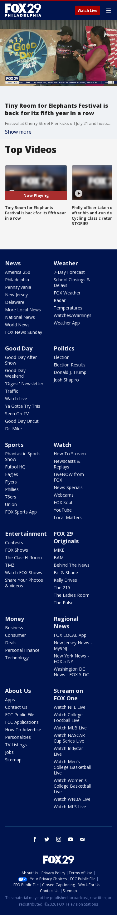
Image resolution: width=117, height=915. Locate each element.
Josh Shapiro (66, 380)
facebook (35, 839)
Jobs (9, 752)
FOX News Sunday (23, 332)
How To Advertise (23, 730)
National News (20, 317)
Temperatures (68, 308)
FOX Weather (67, 293)
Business (14, 628)
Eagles (11, 474)
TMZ (10, 565)
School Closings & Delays (72, 282)
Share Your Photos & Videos (24, 583)
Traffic (11, 391)
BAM (59, 557)
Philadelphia (17, 280)
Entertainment (26, 533)
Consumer (15, 635)
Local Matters (68, 517)
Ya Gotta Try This (22, 406)
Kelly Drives (65, 580)
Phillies (12, 489)
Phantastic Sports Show (23, 456)
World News (17, 325)
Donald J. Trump (70, 372)
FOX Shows (16, 550)
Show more (18, 131)
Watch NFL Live (69, 707)
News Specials (68, 487)
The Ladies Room (72, 595)
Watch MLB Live (70, 728)
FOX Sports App (21, 512)
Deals (11, 643)
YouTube (63, 510)
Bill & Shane (66, 572)
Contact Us (16, 707)
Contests (14, 542)
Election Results (69, 365)
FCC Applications (22, 722)
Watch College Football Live (68, 717)
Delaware (14, 302)
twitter (47, 839)
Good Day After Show (21, 360)
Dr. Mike (13, 429)
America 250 (17, 272)
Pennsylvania (18, 287)
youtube (71, 839)
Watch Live (87, 10)
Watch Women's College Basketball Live (72, 786)
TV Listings (16, 745)
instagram (59, 839)
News (13, 263)
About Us (18, 690)
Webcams (64, 495)
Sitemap (13, 760)
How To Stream (70, 454)
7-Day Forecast (69, 272)
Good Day (18, 348)
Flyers (11, 482)
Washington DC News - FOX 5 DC (71, 671)
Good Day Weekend (15, 373)
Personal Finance (22, 650)
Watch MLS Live (70, 807)
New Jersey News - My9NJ (73, 645)
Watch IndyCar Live (68, 751)
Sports (14, 444)
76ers (10, 497)
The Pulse (64, 603)
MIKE (59, 550)
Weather (66, 263)
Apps (10, 700)
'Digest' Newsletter (24, 383)
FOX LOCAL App (70, 635)
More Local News (23, 310)
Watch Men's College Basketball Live (72, 767)
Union (11, 504)
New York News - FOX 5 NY (71, 658)
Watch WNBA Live (72, 799)
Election (62, 357)
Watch (62, 444)
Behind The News (72, 565)
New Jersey (16, 295)
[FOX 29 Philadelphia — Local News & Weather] (23, 10)
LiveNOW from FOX (69, 477)
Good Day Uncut (22, 421)
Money (14, 618)
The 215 (62, 587)
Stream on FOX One (68, 694)
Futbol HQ (15, 467)
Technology (17, 658)
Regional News (66, 622)
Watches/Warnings (72, 315)
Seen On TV (17, 414)
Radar (60, 300)
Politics (64, 348)
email (82, 839)
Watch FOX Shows (23, 572)
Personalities (18, 737)
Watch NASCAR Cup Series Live (69, 738)
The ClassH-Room (23, 557)
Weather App (67, 323)
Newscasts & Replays (67, 464)
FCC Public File (19, 715)
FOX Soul (63, 502)
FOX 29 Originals (66, 537)
